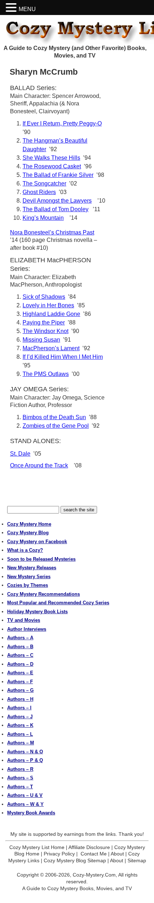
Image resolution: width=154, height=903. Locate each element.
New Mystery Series (28, 576)
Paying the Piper (44, 322)
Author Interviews (26, 629)
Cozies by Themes (27, 585)
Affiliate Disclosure (89, 847)
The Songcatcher (44, 183)
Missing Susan (41, 340)
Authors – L (20, 734)
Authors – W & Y (25, 804)
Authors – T (20, 786)
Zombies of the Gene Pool (56, 426)
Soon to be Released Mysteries (41, 559)
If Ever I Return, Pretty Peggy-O (62, 123)
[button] (12, 8)
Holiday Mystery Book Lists (37, 611)
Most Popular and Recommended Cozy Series (58, 602)
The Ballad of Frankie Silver (58, 175)
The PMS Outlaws (46, 374)
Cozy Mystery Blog (28, 532)
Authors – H (20, 699)
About (117, 854)
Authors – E (20, 672)
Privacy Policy (59, 854)
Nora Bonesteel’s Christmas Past (52, 232)
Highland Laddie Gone (51, 314)
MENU (27, 9)
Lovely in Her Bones (48, 305)
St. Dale (20, 454)
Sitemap (136, 860)
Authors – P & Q (25, 760)
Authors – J (20, 716)
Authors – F (20, 681)
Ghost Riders (39, 192)
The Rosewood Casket (52, 166)
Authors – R (20, 769)
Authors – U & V (25, 795)
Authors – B (20, 646)
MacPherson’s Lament (51, 348)
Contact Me (94, 854)
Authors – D (20, 664)
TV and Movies (23, 620)
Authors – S (20, 777)
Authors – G (20, 690)
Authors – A (20, 637)
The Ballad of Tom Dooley (55, 209)
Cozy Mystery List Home (36, 847)
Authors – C (20, 655)
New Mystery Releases (31, 567)
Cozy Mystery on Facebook (37, 541)
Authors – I (19, 707)
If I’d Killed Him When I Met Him (63, 357)
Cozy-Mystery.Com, (95, 875)
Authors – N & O (25, 751)
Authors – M (20, 742)
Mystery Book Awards (31, 812)
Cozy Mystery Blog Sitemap (75, 860)
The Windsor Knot (45, 331)
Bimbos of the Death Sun (54, 417)
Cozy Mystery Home (29, 524)
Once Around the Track (39, 465)
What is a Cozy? (25, 550)
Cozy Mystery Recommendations (43, 594)
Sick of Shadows (44, 297)
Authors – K (20, 725)
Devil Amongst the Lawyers (57, 201)
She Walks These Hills (51, 158)
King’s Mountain (43, 218)
